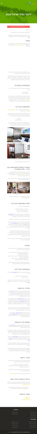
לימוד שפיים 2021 (33, 427)
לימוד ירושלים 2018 (14, 423)
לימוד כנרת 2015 (33, 412)
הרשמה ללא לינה (27, 398)
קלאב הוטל (16, 44)
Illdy (10, 432)
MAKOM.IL (28, 99)
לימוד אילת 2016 (15, 427)
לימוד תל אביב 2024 (32, 423)
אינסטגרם (11, 373)
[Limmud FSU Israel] (30, 3)
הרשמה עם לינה (27, 397)
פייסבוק (15, 373)
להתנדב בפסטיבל (15, 412)
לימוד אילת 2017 (15, 425)
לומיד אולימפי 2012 (33, 417)
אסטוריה (16, 173)
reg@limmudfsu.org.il (26, 384)
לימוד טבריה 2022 (33, 425)
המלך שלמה (20, 44)
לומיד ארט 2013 (33, 415)
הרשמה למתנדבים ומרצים (25, 399)
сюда (25, 26)
